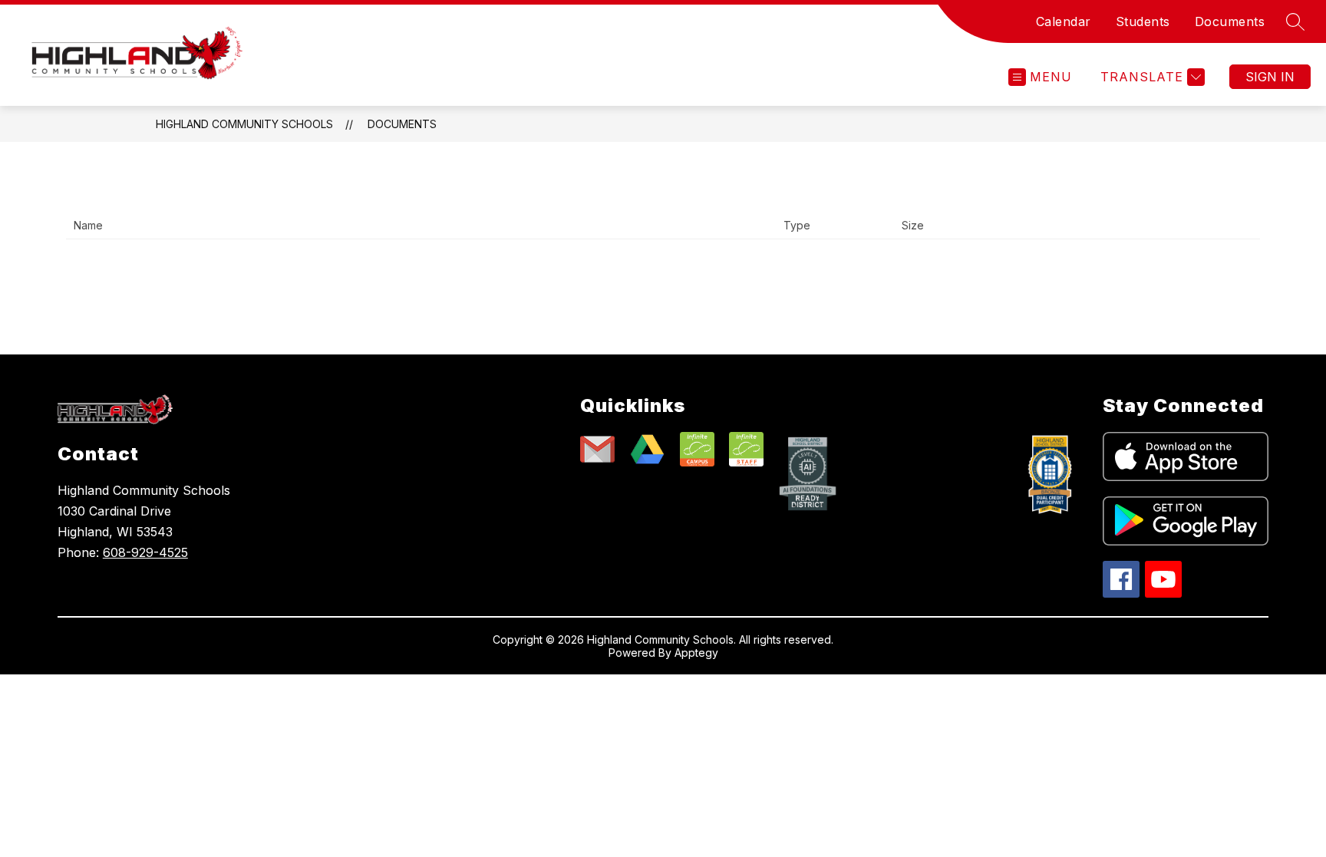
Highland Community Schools (244, 123)
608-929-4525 (145, 552)
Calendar (1063, 21)
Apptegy (696, 652)
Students (1143, 21)
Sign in (1270, 76)
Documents (1230, 21)
